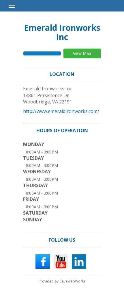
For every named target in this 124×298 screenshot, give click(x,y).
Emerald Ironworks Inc (62, 32)
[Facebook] (42, 261)
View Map (82, 53)
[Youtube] (61, 261)
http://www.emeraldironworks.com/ (61, 111)
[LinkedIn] (79, 261)
